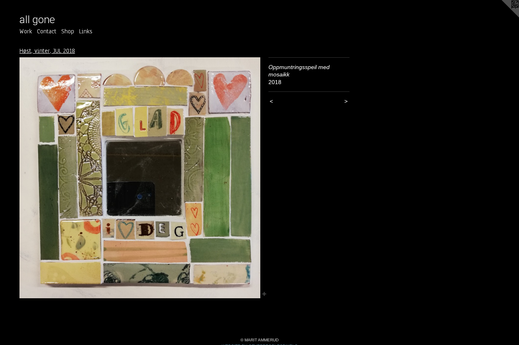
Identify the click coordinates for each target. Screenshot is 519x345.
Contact (46, 31)
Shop (67, 31)
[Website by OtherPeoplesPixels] (503, 16)
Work (25, 31)
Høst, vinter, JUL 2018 (47, 51)
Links (85, 31)
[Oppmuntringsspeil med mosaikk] (139, 178)
